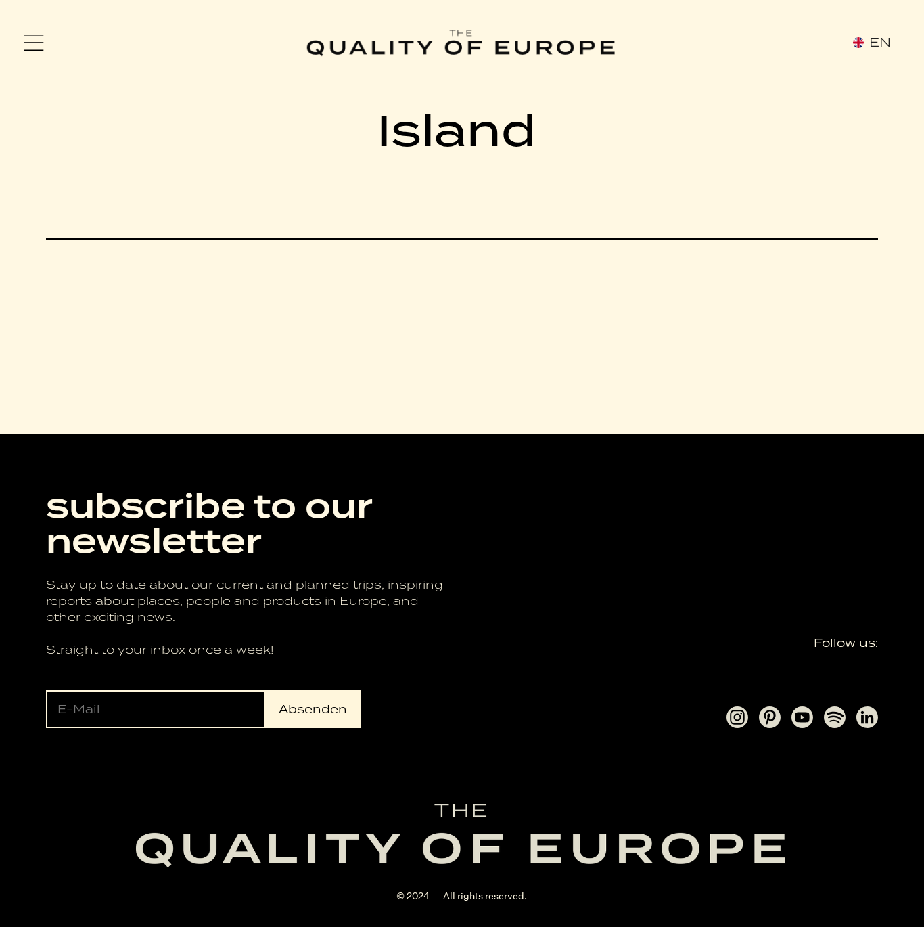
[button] (34, 42)
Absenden (313, 709)
